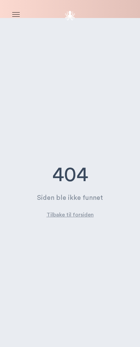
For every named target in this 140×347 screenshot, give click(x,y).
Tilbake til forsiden (70, 215)
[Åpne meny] (16, 14)
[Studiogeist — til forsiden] (70, 15)
